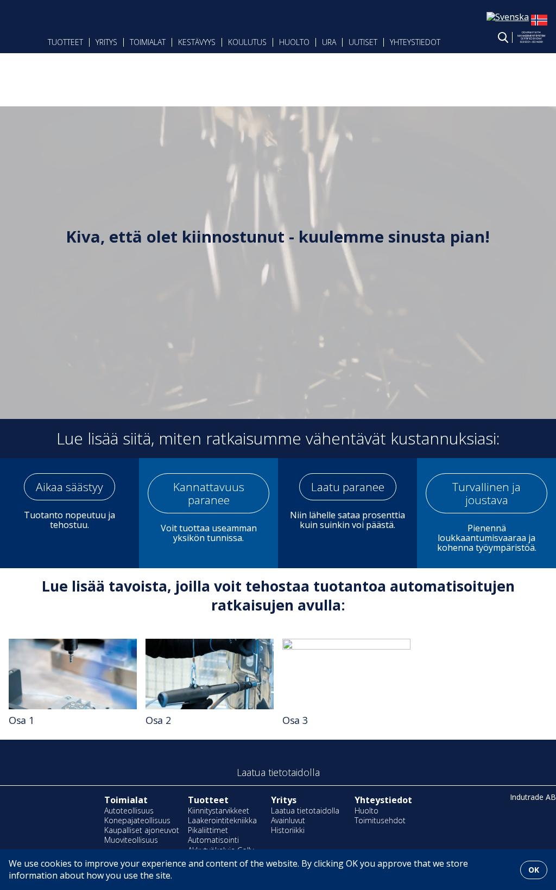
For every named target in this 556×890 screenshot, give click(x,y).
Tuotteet (65, 42)
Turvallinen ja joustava (486, 493)
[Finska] (539, 25)
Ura (329, 42)
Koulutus (247, 42)
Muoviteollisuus (131, 840)
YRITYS (106, 42)
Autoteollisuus (129, 810)
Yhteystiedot (415, 42)
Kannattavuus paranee (208, 493)
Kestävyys (197, 42)
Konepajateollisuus (137, 820)
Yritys (283, 800)
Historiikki (288, 830)
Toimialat (148, 42)
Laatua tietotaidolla (305, 810)
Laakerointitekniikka (222, 820)
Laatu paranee (347, 486)
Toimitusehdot (380, 820)
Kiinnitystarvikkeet (218, 810)
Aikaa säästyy (69, 486)
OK (533, 869)
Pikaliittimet (208, 830)
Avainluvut (288, 820)
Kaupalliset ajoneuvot (141, 830)
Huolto (294, 42)
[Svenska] (507, 17)
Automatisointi (213, 840)
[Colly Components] (30, 36)
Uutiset (363, 42)
